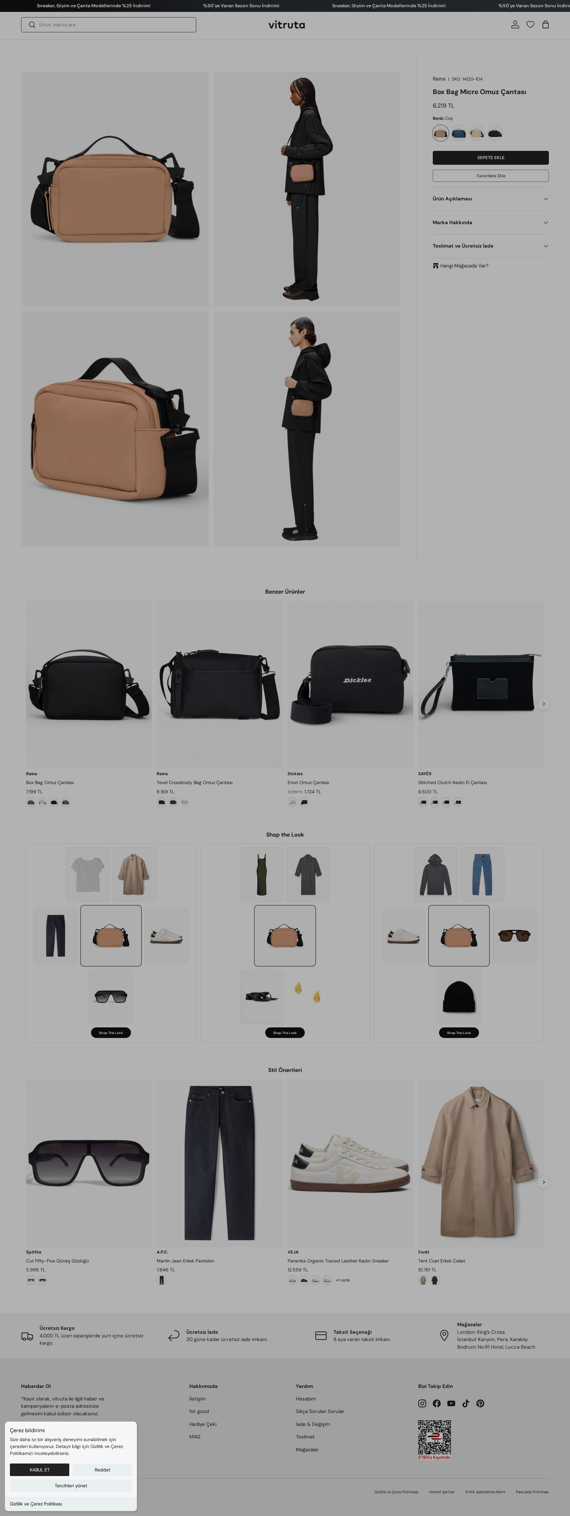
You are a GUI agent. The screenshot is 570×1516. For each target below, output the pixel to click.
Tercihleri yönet (71, 1486)
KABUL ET (40, 1470)
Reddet (102, 1470)
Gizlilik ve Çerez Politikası (36, 1504)
